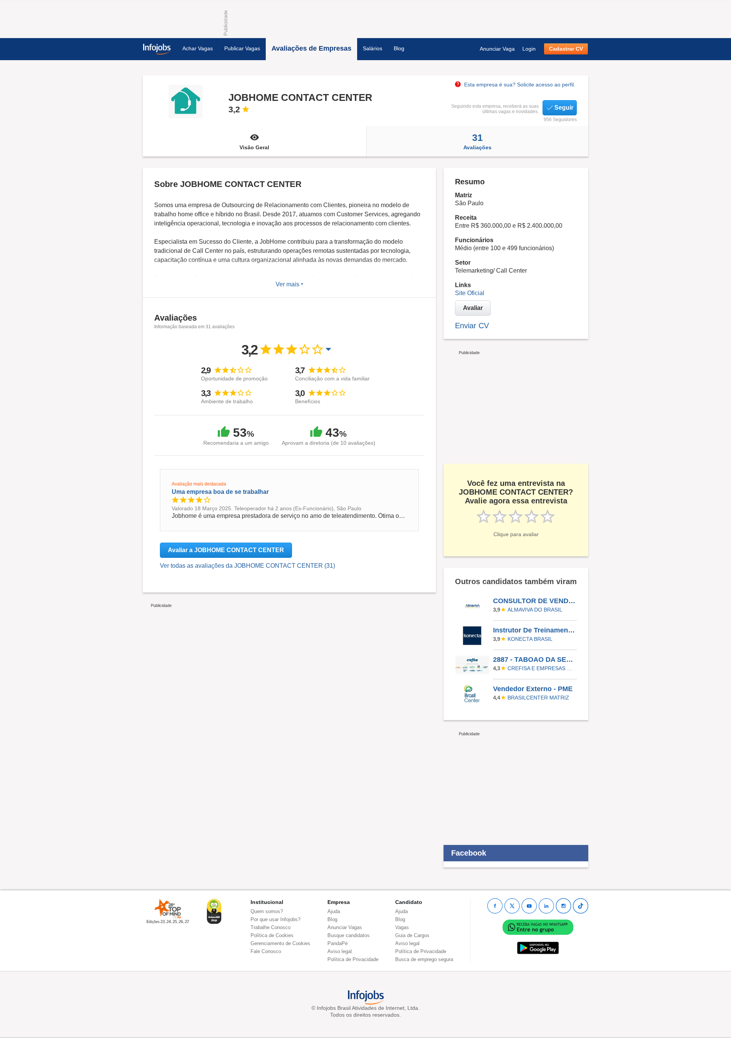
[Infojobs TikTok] (580, 905)
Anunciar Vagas (344, 927)
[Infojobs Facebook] (495, 905)
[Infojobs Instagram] (563, 905)
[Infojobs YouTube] (529, 905)
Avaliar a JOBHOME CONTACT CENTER (226, 550)
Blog (399, 48)
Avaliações (477, 141)
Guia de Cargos (412, 935)
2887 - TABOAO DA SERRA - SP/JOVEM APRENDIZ (534, 659)
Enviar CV (472, 325)
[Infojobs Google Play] (538, 948)
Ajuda (333, 911)
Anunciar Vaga (497, 49)
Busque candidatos (348, 935)
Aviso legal (339, 951)
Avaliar (473, 308)
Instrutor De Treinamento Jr (534, 630)
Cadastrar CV (566, 49)
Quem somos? (267, 911)
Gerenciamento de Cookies (280, 943)
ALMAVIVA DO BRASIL (535, 610)
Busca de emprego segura (424, 959)
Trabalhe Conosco (270, 927)
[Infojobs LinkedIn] (546, 905)
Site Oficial (469, 293)
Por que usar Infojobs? (275, 919)
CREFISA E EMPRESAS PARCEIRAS (541, 668)
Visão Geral (254, 147)
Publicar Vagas (242, 48)
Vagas (402, 927)
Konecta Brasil (530, 639)
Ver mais (288, 284)
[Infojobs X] (512, 905)
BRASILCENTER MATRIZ (538, 698)
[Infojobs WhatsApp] (538, 927)
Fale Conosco (266, 951)
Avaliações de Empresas (311, 48)
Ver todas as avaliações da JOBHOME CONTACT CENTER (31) (247, 565)
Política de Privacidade (352, 959)
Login (529, 49)
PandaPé (337, 943)
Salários (372, 48)
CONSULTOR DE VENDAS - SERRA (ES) (534, 601)
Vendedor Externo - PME (533, 689)
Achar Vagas (197, 48)
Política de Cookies (272, 935)
